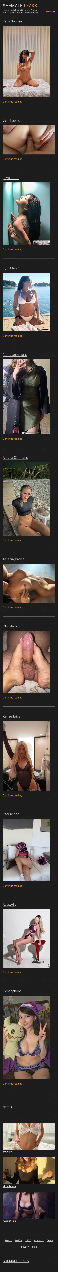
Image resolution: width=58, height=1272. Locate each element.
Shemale (20, 5)
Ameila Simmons (15, 457)
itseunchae (11, 814)
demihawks (11, 120)
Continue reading (12, 101)
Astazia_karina (13, 559)
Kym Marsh (11, 268)
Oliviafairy (10, 626)
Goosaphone (12, 991)
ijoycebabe (11, 178)
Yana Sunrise (12, 21)
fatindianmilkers (15, 355)
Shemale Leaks (16, 1261)
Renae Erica (12, 716)
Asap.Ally (9, 904)
